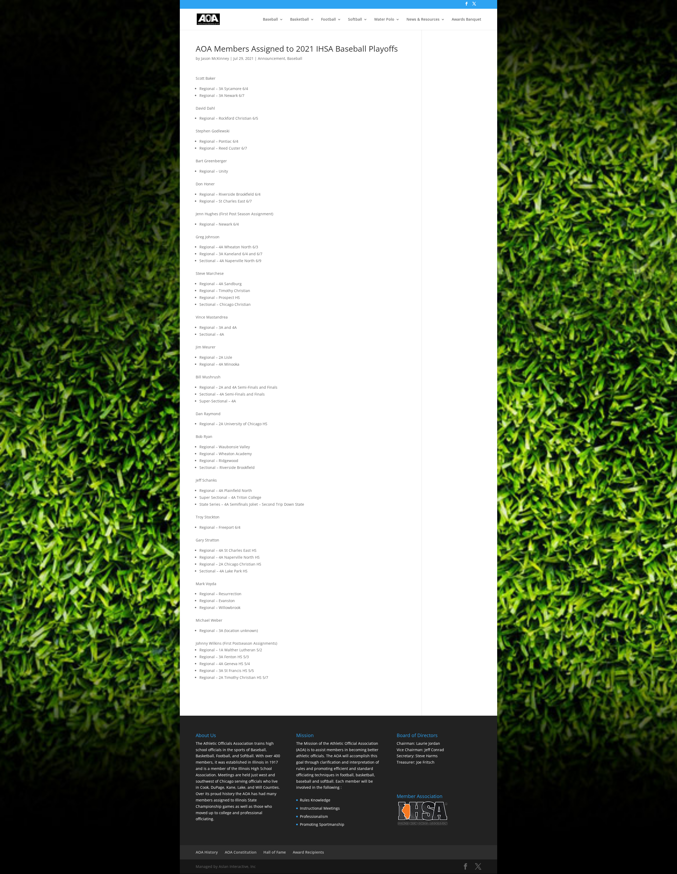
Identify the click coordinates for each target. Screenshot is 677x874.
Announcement (271, 58)
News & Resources (423, 19)
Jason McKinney (215, 58)
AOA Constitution (241, 852)
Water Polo (384, 19)
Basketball (299, 19)
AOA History (207, 852)
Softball (355, 19)
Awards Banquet (466, 19)
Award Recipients (308, 852)
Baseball (270, 19)
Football (328, 19)
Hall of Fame (274, 852)
